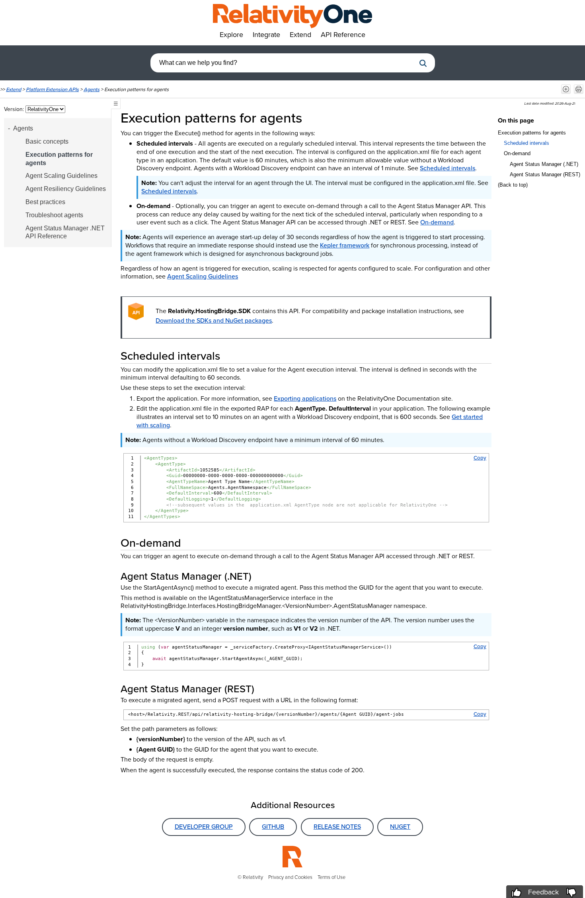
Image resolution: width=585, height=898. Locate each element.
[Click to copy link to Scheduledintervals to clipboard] (229, 355)
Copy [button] (480, 458)
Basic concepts (46, 141)
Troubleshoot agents (54, 215)
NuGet (400, 826)
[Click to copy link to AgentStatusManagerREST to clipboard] (263, 688)
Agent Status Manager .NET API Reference (65, 232)
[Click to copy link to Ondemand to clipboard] (190, 542)
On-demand (437, 222)
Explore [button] (231, 34)
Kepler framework (344, 245)
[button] (423, 63)
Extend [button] (300, 34)
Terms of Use (331, 877)
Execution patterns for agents (59, 158)
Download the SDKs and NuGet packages (214, 320)
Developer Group (204, 826)
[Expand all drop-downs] (566, 89)
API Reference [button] (343, 34)
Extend (13, 89)
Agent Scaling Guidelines (61, 175)
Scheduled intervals (447, 168)
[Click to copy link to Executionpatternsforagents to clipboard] (313, 117)
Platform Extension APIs (52, 89)
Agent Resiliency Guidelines (65, 188)
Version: (14, 109)
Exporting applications (305, 398)
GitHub (273, 826)
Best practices (45, 202)
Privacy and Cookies (290, 877)
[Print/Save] (578, 89)
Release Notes (337, 826)
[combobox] (282, 62)
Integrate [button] (266, 34)
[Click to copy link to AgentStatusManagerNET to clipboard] (261, 576)
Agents (91, 89)
